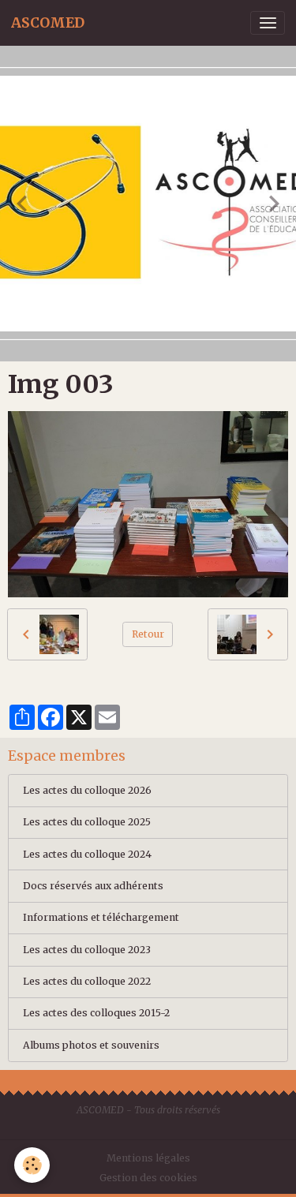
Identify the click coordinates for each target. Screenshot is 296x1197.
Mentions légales (148, 1158)
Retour (148, 634)
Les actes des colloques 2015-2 (96, 1013)
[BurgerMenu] (267, 23)
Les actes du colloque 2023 (87, 950)
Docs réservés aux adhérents (93, 886)
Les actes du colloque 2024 (87, 854)
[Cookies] (32, 1165)
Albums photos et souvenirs (91, 1045)
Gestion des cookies (148, 1178)
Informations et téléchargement (101, 917)
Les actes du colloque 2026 (87, 790)
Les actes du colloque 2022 (87, 981)
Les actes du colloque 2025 (87, 822)
